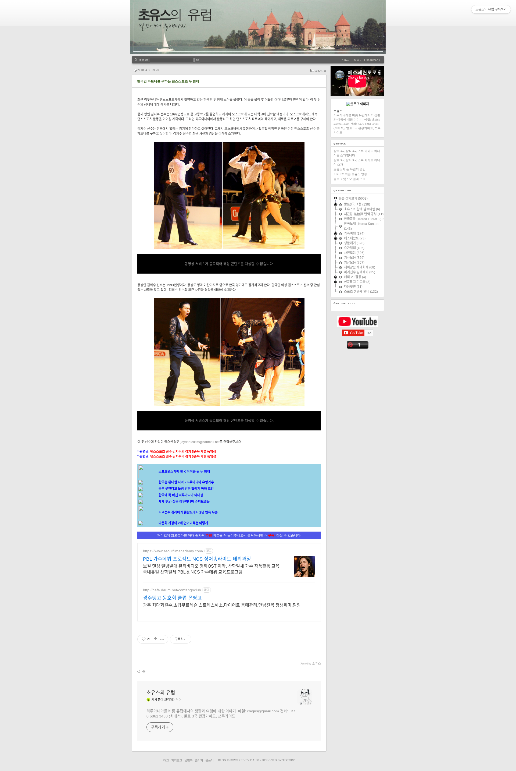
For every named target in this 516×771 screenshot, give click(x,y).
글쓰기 (209, 760)
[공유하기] (155, 639)
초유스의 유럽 (160, 692)
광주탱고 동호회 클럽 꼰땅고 (172, 598)
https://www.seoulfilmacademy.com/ (173, 551)
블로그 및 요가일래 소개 (350, 179)
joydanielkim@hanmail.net (200, 442)
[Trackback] (139, 671)
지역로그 (176, 760)
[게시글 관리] (162, 639)
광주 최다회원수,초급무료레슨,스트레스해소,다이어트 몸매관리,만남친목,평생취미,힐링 (222, 605)
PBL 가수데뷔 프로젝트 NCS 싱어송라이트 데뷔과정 (197, 559)
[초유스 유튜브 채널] (357, 326)
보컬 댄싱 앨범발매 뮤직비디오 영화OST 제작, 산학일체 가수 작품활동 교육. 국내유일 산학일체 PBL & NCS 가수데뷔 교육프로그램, (212, 569)
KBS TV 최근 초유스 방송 (350, 174)
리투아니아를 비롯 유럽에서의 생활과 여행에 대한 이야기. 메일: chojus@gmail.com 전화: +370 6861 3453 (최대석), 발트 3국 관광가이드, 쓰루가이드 (220, 713)
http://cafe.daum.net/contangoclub (172, 590)
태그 (166, 760)
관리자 (199, 760)
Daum (254, 760)
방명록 (188, 760)
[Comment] (143, 671)
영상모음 (321, 70)
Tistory (288, 760)
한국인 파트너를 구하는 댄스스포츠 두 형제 (168, 81)
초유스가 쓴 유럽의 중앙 (350, 169)
